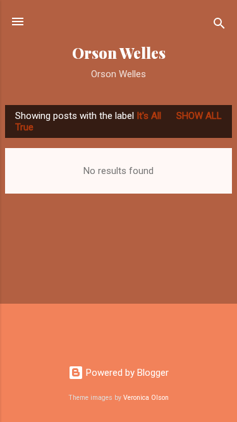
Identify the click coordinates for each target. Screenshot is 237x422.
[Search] (219, 25)
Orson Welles (119, 53)
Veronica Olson (146, 398)
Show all (199, 115)
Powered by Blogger (126, 372)
